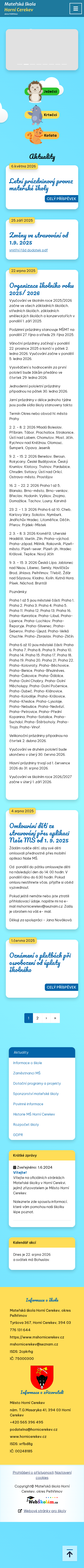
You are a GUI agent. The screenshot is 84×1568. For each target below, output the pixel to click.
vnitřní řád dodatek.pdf (28, 250)
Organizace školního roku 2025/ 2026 (41, 289)
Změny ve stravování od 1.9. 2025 (38, 239)
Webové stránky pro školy (45, 1511)
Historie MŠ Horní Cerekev (34, 1114)
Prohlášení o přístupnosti (33, 1472)
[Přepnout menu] (76, 8)
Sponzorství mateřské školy (36, 1094)
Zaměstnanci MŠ (26, 1073)
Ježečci (50, 91)
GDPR (18, 1135)
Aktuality (21, 1052)
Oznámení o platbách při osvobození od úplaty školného (40, 962)
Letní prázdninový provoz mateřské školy (41, 184)
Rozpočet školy (26, 1124)
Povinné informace (28, 1104)
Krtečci (50, 115)
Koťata (50, 135)
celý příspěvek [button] (61, 199)
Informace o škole (27, 1063)
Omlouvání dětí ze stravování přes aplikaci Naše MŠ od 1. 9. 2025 (39, 832)
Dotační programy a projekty (37, 1083)
